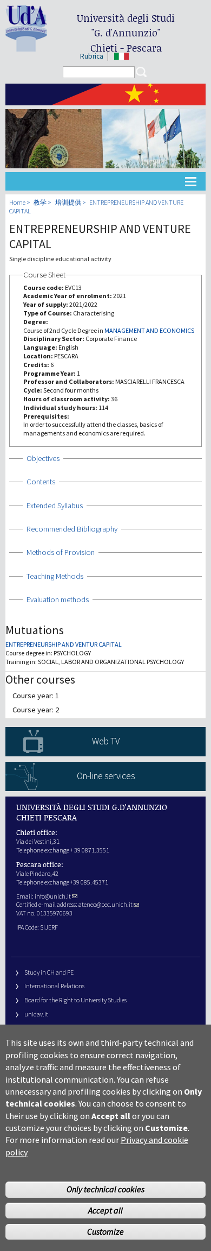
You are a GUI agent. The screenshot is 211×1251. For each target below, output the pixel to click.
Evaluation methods (58, 599)
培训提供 (68, 202)
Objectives (43, 458)
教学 (40, 202)
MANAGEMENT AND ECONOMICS (149, 330)
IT (121, 56)
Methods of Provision (61, 552)
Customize (105, 1231)
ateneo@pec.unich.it (105, 904)
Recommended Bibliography (72, 529)
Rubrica (91, 56)
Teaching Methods (55, 576)
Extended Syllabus (55, 505)
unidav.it (36, 1014)
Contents (41, 481)
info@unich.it (53, 896)
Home (17, 202)
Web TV (106, 741)
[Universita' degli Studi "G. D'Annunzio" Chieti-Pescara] (26, 47)
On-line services (106, 776)
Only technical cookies (105, 1189)
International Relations (54, 986)
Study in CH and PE (49, 972)
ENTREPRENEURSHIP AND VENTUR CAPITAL (63, 644)
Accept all (105, 1210)
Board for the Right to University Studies (75, 1000)
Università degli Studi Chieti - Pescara (126, 33)
